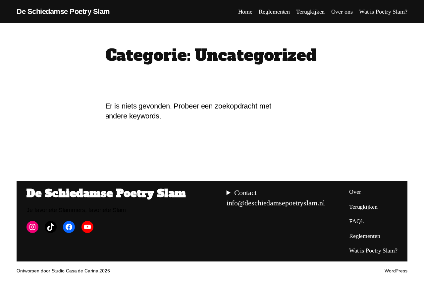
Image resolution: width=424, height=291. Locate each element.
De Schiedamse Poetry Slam (63, 11)
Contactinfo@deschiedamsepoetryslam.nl (276, 198)
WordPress (396, 270)
